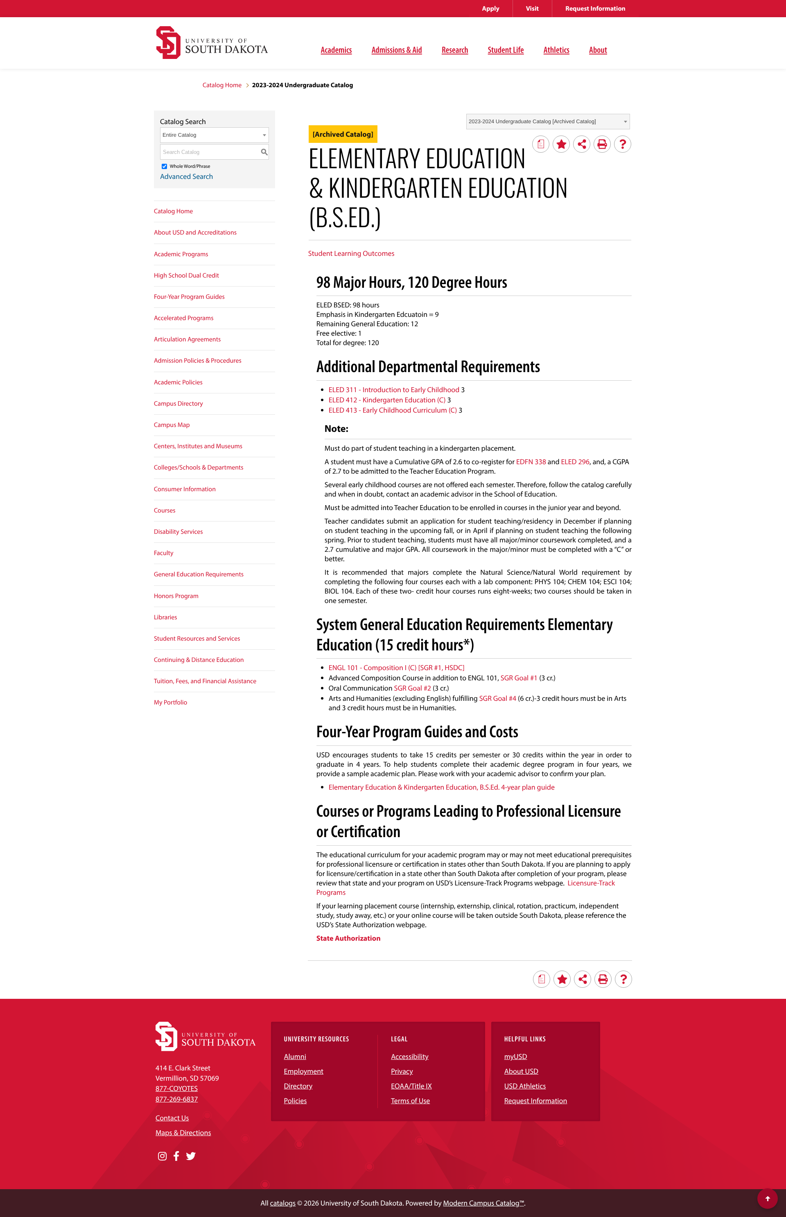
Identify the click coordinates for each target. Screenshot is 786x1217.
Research (455, 49)
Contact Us (172, 1117)
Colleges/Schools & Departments (199, 467)
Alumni (295, 1056)
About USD (521, 1071)
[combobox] (548, 121)
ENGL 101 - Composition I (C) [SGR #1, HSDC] (397, 667)
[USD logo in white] (206, 1048)
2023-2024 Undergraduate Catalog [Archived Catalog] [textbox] (532, 121)
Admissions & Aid (397, 49)
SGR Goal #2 (412, 688)
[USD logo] (212, 47)
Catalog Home (222, 85)
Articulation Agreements (187, 339)
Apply (490, 9)
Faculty (164, 553)
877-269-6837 (177, 1099)
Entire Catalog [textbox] (179, 135)
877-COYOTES (177, 1088)
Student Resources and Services (197, 638)
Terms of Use (410, 1100)
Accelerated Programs (184, 318)
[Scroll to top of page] (767, 1198)
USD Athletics (525, 1086)
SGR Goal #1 (519, 677)
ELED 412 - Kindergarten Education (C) (387, 399)
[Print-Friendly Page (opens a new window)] (602, 144)
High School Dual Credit (186, 275)
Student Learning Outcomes (351, 253)
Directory (298, 1086)
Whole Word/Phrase (190, 166)
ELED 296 (575, 461)
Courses (165, 510)
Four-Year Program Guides (189, 297)
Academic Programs (181, 254)
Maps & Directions (183, 1132)
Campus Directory (178, 404)
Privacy (402, 1071)
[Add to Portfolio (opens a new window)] (561, 144)
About (598, 49)
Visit (532, 9)
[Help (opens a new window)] (622, 144)
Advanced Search (186, 176)
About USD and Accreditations (195, 232)
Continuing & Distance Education (199, 660)
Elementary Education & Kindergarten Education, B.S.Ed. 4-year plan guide (442, 787)
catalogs (283, 1203)
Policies (295, 1100)
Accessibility (410, 1056)
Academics (336, 49)
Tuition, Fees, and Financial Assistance (205, 681)
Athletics (556, 49)
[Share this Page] (582, 144)
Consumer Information (185, 489)
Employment (304, 1071)
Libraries (165, 617)
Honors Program (176, 596)
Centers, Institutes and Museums (198, 446)
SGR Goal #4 (498, 698)
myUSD (515, 1056)
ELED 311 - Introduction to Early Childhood (394, 389)
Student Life (506, 49)
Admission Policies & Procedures (198, 361)
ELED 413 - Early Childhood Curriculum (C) (393, 410)
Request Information (595, 9)
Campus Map (172, 425)
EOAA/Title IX (411, 1086)
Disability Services (178, 532)
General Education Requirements (199, 574)
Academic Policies (178, 382)
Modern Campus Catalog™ (483, 1203)
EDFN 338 (531, 461)
